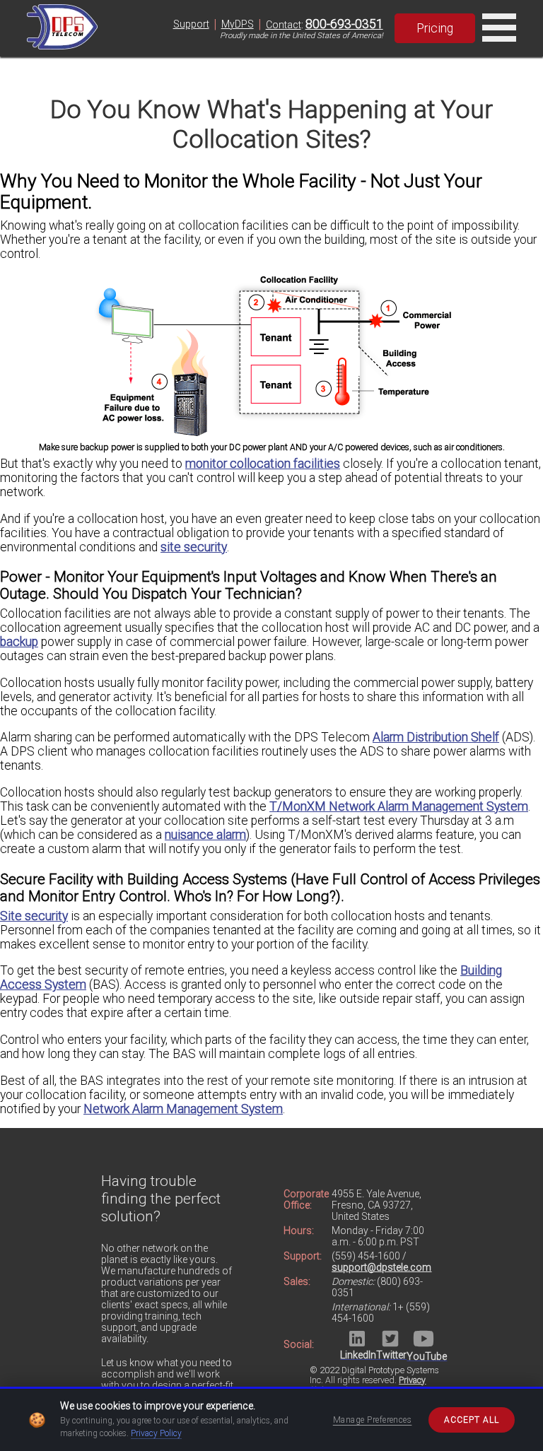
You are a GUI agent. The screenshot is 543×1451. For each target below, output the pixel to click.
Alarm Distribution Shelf (436, 737)
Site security (34, 916)
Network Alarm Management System (183, 1109)
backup (19, 642)
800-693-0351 (344, 24)
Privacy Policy (156, 1433)
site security (193, 547)
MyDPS (237, 24)
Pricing (434, 28)
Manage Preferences (372, 1420)
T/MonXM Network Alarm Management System (398, 806)
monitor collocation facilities (262, 464)
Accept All (471, 1420)
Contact (283, 24)
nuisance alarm (205, 835)
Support (191, 24)
